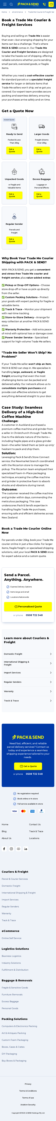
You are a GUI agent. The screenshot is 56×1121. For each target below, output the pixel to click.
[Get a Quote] (51, 4)
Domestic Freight (11, 886)
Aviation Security (28, 1105)
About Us (6, 838)
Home (4, 12)
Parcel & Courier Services (15, 879)
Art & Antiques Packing (14, 1033)
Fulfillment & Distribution (15, 970)
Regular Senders (10, 906)
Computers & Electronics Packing (19, 1026)
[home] (28, 4)
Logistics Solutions (15, 948)
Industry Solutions (11, 963)
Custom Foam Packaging (15, 1040)
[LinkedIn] (25, 848)
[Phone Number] (44, 4)
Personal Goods (10, 1008)
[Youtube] (18, 848)
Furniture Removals (12, 994)
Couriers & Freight (15, 871)
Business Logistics (11, 956)
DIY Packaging (9, 1054)
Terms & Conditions (28, 1091)
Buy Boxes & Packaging (14, 1060)
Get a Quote (12, 150)
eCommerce (17, 12)
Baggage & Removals (17, 980)
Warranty (6, 913)
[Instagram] (11, 848)
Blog (4, 831)
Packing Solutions (15, 1019)
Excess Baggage (10, 1001)
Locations (34, 838)
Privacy (28, 1084)
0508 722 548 (34, 615)
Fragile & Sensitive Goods (15, 987)
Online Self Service (11, 938)
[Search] (11, 4)
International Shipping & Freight (19, 893)
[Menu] (4, 4)
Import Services (10, 899)
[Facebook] (4, 848)
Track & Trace (36, 831)
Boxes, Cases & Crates (13, 1047)
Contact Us (35, 824)
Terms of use (28, 1098)
